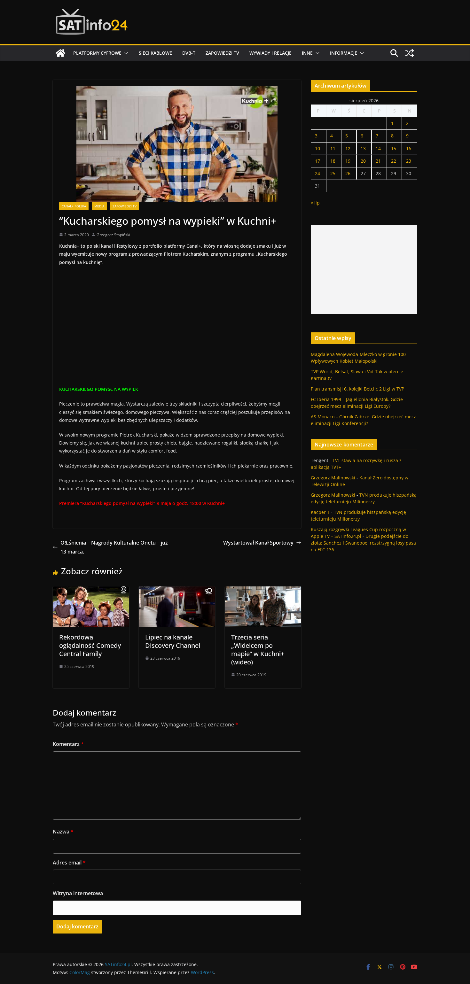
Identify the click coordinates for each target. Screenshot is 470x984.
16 (408, 148)
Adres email (69, 862)
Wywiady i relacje (270, 53)
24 (317, 173)
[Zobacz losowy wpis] (409, 53)
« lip (315, 203)
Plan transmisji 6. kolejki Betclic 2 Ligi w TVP (357, 389)
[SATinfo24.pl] (60, 53)
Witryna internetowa (78, 893)
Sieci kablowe (155, 53)
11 (332, 148)
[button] (125, 53)
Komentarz (68, 744)
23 (408, 161)
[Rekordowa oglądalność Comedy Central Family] (91, 590)
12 (347, 148)
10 (317, 148)
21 (378, 161)
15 (393, 148)
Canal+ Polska (74, 206)
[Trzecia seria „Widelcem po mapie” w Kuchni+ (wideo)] (263, 590)
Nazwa (63, 831)
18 (332, 161)
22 (393, 161)
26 (347, 173)
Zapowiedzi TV (222, 53)
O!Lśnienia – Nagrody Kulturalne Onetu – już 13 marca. (114, 547)
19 (347, 161)
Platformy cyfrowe (97, 53)
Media (99, 206)
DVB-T (188, 53)
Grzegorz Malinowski (333, 478)
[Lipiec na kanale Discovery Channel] (177, 590)
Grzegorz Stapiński (113, 234)
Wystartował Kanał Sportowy (258, 542)
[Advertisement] (364, 269)
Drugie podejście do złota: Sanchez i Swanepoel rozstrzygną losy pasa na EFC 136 (363, 543)
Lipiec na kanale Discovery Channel (172, 641)
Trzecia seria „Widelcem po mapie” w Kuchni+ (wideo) (257, 649)
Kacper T (320, 512)
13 (363, 148)
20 (363, 161)
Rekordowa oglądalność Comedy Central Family (90, 645)
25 (332, 173)
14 (378, 148)
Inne (307, 53)
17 (317, 161)
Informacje (343, 53)
